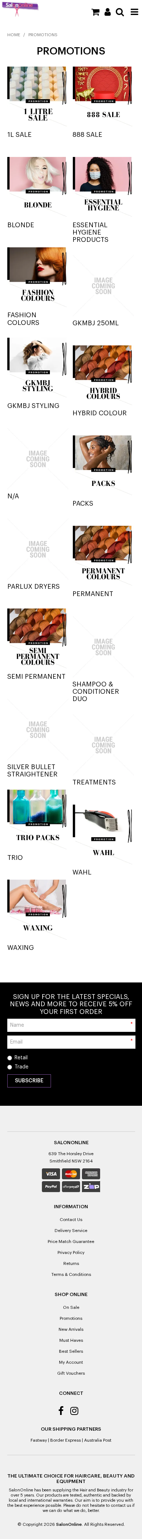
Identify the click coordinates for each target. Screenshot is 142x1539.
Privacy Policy (71, 1252)
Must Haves (71, 1340)
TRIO (15, 857)
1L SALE (19, 134)
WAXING (20, 947)
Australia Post (97, 1440)
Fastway (39, 1440)
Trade (21, 1067)
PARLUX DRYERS (33, 586)
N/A (13, 496)
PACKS (82, 503)
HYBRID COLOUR (99, 413)
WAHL (81, 872)
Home (13, 35)
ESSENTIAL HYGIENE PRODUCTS (90, 232)
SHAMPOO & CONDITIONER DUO (95, 692)
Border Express (65, 1440)
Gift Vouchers (71, 1373)
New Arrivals (71, 1329)
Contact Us (71, 1219)
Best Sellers (71, 1351)
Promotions (71, 1318)
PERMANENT (92, 594)
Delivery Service (71, 1230)
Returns (71, 1263)
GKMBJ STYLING (33, 405)
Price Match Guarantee (71, 1241)
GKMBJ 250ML (95, 323)
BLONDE (20, 225)
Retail (21, 1057)
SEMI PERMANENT (36, 676)
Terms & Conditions (71, 1274)
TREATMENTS (94, 782)
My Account (71, 1362)
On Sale (71, 1307)
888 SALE (87, 134)
